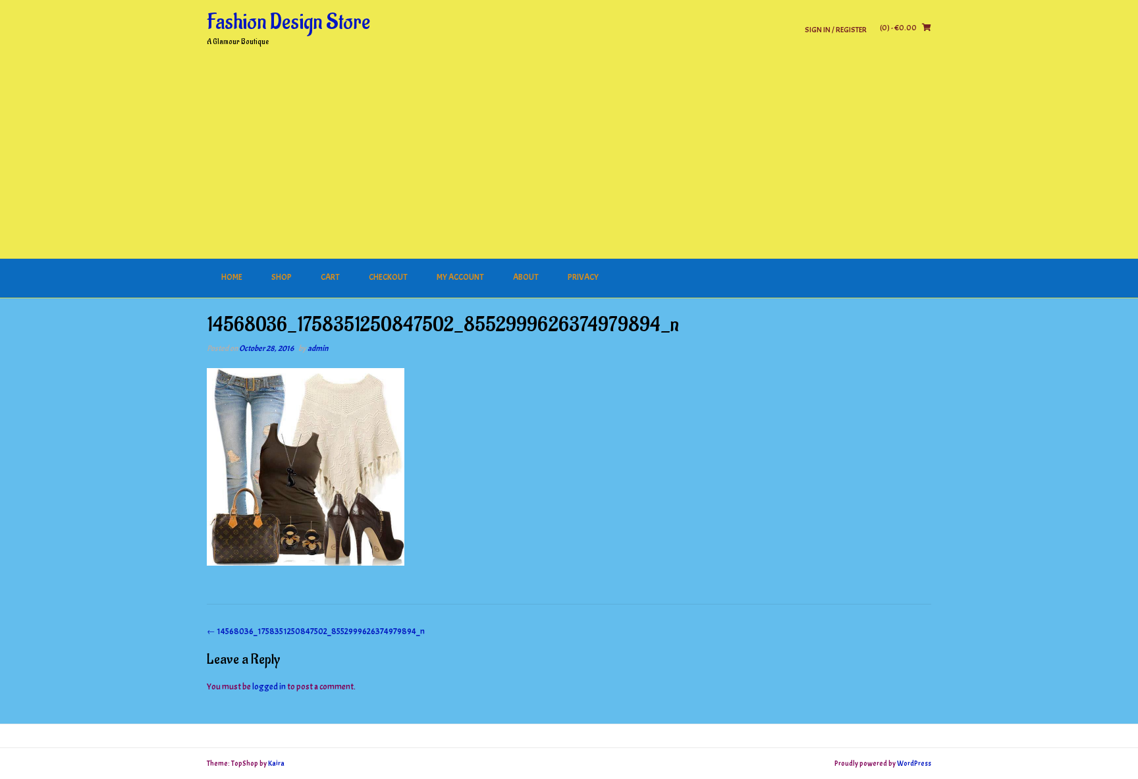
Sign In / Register (836, 29)
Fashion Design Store (288, 22)
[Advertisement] (569, 160)
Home (231, 277)
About (526, 277)
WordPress (914, 763)
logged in (269, 687)
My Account (460, 277)
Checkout (388, 277)
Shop (281, 277)
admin (318, 348)
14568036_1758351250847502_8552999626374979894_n (316, 631)
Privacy (583, 277)
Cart (330, 277)
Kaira (276, 763)
